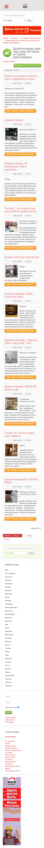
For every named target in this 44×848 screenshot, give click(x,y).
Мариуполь (9, 631)
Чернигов (8, 682)
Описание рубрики (9, 61)
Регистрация (9, 722)
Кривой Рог (9, 621)
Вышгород (8, 594)
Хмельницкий (9, 675)
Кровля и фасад (10, 746)
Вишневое (8, 590)
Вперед (29, 535)
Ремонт (7, 743)
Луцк (6, 624)
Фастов (7, 665)
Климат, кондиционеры (13, 750)
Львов (7, 628)
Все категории (10, 737)
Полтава (8, 648)
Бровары (8, 580)
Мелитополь (9, 635)
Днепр (7, 597)
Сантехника (9, 759)
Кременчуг (8, 618)
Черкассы (8, 679)
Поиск (29, 20)
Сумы (7, 655)
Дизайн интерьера (11, 748)
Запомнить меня (11, 707)
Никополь (8, 641)
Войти (8, 712)
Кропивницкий (10, 614)
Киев (6, 570)
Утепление (8, 764)
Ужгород (8, 662)
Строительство (10, 741)
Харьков (8, 669)
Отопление (8, 753)
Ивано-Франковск (11, 607)
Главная (5, 38)
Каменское (9, 611)
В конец (6, 539)
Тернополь (8, 658)
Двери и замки (10, 757)
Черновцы (14, 38)
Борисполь (9, 577)
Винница (8, 587)
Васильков (8, 584)
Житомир (8, 601)
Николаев (8, 638)
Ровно (7, 652)
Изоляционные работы (12, 766)
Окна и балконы (10, 755)
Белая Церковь (10, 573)
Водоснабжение (10, 762)
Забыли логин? (10, 720)
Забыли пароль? (10, 717)
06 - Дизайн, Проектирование (31, 38)
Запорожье (9, 604)
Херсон (7, 672)
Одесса (7, 645)
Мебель (7, 768)
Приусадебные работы (12, 771)
